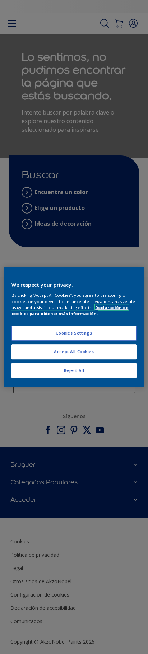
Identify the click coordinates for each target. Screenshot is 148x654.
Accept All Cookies (74, 351)
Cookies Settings (74, 333)
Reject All (74, 370)
